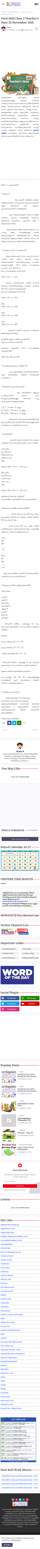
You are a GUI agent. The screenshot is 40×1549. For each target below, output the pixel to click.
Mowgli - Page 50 (25, 1133)
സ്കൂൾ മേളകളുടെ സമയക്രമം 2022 (24, 1119)
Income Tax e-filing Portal (11, 1408)
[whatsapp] (23, 1499)
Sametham (5, 1307)
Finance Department (9, 1358)
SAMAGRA (5, 1303)
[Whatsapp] (19, 723)
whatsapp (31, 998)
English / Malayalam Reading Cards (14, 1236)
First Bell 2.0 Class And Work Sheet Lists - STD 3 (20, 1484)
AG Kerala (4, 1393)
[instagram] (27, 1499)
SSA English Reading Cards (11, 1240)
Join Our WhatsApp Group (11, 1252)
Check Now (15, 1540)
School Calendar (7, 1275)
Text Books (27, 949)
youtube (31, 1004)
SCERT (3, 1385)
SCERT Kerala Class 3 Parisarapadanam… (16, 1458)
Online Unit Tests (7, 1233)
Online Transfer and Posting (12, 1315)
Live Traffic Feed (18, 1419)
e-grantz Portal (7, 1291)
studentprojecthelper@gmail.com (15, 901)
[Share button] (24, 723)
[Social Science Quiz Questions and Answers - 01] (9, 1076)
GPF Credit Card (7, 1346)
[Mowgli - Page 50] (9, 1135)
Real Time (17, 1461)
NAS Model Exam (8, 958)
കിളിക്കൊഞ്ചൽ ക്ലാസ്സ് (10, 1225)
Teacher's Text (6, 1260)
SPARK (3, 1295)
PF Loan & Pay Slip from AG (11, 1342)
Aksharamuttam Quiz (30, 958)
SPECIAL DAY (6, 1279)
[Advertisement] (20, 52)
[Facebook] (9, 723)
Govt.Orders (5, 1268)
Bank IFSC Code (7, 1373)
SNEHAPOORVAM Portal (10, 1330)
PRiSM (3, 1389)
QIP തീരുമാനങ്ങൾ (7, 1287)
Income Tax (5, 1326)
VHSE (3, 1381)
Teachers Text (7, 953)
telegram (11, 1004)
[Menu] (3, 4)
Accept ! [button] (7, 1545)
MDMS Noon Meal (8, 1322)
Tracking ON (24, 1461)
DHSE (3, 1377)
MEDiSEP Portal (7, 1404)
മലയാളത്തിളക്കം (7, 1244)
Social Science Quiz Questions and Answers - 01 (27, 1075)
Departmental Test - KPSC (11, 1350)
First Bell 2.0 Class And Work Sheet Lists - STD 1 (20, 1476)
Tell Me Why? (6, 1248)
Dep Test (4, 1283)
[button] (36, 4)
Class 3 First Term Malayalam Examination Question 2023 (27, 1148)
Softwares (4, 1272)
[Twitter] (14, 723)
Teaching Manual (8, 949)
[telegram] (20, 1499)
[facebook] (13, 1499)
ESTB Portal (5, 1397)
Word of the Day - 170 (8, 1447)
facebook (11, 998)
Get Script (11, 1461)
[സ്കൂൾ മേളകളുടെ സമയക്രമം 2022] (9, 1120)
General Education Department (13, 1354)
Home (3, 12)
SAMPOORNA (6, 1299)
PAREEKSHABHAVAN (9, 1361)
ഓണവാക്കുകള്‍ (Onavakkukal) (10, 1432)
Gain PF (4, 1338)
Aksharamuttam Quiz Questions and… (12, 1436)
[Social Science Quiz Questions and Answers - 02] (9, 1091)
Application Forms (8, 1229)
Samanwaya (5, 1311)
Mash (19, 751)
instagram (11, 1009)
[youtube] (16, 1499)
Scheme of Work (7, 1256)
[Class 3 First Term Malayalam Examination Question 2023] (9, 1149)
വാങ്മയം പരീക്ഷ (28, 953)
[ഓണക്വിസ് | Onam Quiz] (9, 1106)
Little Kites (5, 1369)
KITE (2, 1334)
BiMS (3, 1319)
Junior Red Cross (7, 1401)
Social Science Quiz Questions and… (17, 1423)
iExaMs (3, 1365)
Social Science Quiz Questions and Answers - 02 (27, 1090)
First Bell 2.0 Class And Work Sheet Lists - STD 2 (20, 1480)
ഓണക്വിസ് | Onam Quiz (25, 1105)
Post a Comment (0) (20, 839)
